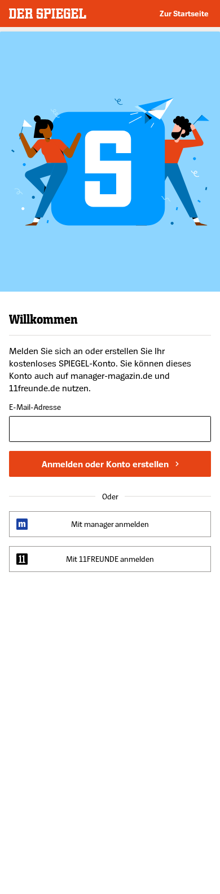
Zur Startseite (184, 13)
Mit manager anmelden (110, 524)
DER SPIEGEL (47, 13)
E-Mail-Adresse (35, 407)
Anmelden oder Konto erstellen (105, 464)
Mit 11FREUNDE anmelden (110, 559)
